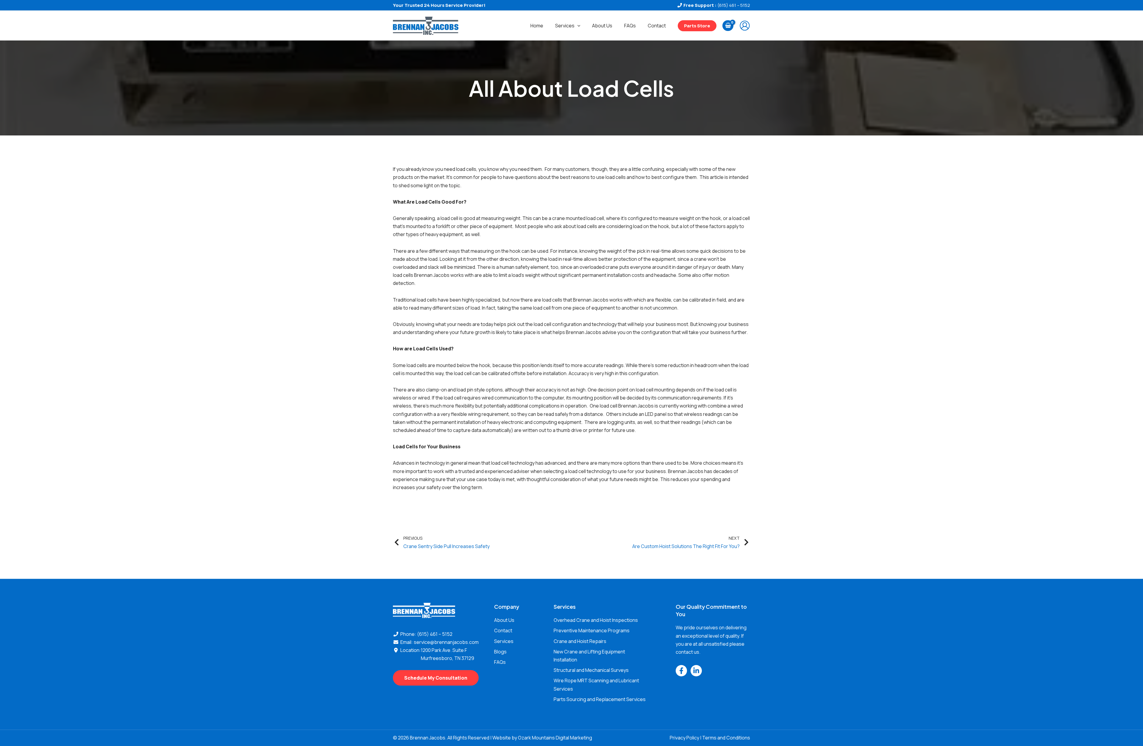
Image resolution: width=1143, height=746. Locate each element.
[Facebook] (681, 670)
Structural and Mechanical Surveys (591, 670)
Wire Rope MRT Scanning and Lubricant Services (596, 684)
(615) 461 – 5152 (733, 5)
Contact (657, 25)
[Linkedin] (696, 670)
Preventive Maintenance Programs (592, 630)
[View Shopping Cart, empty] (727, 25)
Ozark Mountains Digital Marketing (555, 737)
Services (564, 25)
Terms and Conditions (726, 737)
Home (536, 25)
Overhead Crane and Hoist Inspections (596, 620)
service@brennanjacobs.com (446, 642)
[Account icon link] (744, 25)
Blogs (500, 651)
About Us (602, 25)
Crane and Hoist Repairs (580, 641)
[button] (577, 25)
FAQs (630, 25)
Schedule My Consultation (435, 678)
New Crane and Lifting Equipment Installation (589, 655)
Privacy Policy (684, 737)
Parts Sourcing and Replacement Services (600, 699)
